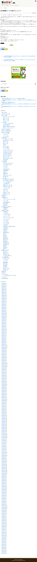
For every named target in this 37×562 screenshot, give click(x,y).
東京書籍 (4, 205)
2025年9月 (3, 299)
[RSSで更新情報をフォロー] (7, 49)
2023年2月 (3, 342)
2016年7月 (3, 459)
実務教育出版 (5, 232)
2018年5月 (3, 427)
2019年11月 (4, 400)
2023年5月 (3, 338)
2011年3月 (3, 547)
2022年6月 (3, 354)
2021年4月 (3, 375)
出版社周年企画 (5, 169)
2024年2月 (3, 326)
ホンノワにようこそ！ (7, 138)
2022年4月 (3, 357)
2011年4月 (3, 545)
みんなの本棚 (5, 147)
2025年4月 (3, 307)
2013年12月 (4, 505)
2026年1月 (3, 293)
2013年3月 (3, 519)
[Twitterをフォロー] (1, 49)
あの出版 (4, 211)
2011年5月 (3, 544)
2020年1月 (3, 397)
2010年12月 (4, 551)
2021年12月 (4, 363)
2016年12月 (4, 452)
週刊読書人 (5, 176)
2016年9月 (3, 456)
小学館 (4, 172)
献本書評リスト (4, 250)
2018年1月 (3, 433)
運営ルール (3, 115)
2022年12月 (4, 345)
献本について (5, 120)
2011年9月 (3, 538)
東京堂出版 (5, 203)
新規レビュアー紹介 (5, 129)
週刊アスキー (5, 268)
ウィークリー (5, 133)
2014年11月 (4, 489)
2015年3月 (3, 483)
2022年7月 (3, 353)
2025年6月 (3, 304)
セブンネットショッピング (7, 217)
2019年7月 (3, 406)
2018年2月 (3, 431)
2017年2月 (3, 449)
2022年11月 (4, 347)
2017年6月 (3, 443)
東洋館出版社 (5, 242)
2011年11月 (3, 535)
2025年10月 (4, 298)
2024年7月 (3, 320)
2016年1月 (3, 468)
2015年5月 (3, 480)
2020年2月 (3, 396)
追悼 (4, 144)
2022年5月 (3, 356)
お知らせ (3, 112)
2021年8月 (3, 369)
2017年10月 (4, 437)
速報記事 (3, 271)
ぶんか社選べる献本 (6, 255)
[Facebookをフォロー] (3, 49)
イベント (3, 178)
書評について (5, 119)
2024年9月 (3, 317)
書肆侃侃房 (5, 238)
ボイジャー (5, 200)
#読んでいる (5, 146)
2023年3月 (3, 341)
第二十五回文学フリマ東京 (7, 179)
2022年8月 (3, 351)
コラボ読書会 (5, 183)
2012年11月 (4, 523)
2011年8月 (3, 539)
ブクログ (4, 166)
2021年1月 (3, 379)
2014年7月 (3, 495)
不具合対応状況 (5, 124)
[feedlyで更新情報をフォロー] (5, 49)
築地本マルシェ (5, 192)
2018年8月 (3, 422)
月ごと (4, 251)
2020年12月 (4, 381)
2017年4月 (3, 446)
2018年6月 (3, 425)
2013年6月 (3, 514)
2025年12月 (4, 295)
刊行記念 (4, 189)
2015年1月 (3, 486)
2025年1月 (3, 311)
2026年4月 (3, 289)
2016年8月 (3, 458)
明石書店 (4, 236)
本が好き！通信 (17, 560)
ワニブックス (5, 223)
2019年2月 (3, 413)
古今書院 (4, 229)
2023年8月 (3, 333)
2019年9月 (3, 403)
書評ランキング (4, 132)
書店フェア (5, 141)
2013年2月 (3, 520)
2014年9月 (3, 492)
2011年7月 (3, 541)
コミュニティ (4, 274)
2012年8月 (3, 526)
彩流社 (4, 233)
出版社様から (5, 254)
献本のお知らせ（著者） (6, 206)
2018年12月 (4, 416)
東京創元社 (5, 239)
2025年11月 (4, 296)
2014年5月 (3, 498)
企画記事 (3, 137)
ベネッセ (4, 167)
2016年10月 (4, 455)
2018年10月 (4, 419)
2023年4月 (3, 339)
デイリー (4, 134)
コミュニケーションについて (8, 116)
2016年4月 (3, 464)
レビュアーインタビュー (7, 150)
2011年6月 (3, 542)
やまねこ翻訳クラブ (6, 164)
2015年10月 (4, 473)
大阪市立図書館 (5, 202)
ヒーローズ (5, 220)
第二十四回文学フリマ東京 (7, 180)
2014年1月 (3, 504)
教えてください (5, 156)
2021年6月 (3, 372)
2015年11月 (4, 471)
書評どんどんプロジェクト (7, 127)
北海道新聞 (5, 170)
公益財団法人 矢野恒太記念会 (8, 226)
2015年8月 (3, 476)
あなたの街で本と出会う (7, 163)
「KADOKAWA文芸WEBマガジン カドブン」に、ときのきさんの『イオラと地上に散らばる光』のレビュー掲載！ (19, 56)
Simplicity (21, 559)
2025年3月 (3, 308)
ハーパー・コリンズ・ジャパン (8, 199)
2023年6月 (3, 336)
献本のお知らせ (4, 210)
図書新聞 (4, 262)
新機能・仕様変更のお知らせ (8, 126)
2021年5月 (3, 373)
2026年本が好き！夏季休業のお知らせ (8, 102)
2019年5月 (3, 409)
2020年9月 (3, 385)
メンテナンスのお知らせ (7, 123)
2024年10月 (4, 316)
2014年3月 (3, 501)
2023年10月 (4, 332)
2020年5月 (3, 391)
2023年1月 (3, 344)
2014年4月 (3, 499)
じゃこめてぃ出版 (6, 214)
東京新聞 (4, 265)
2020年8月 (3, 387)
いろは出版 (5, 213)
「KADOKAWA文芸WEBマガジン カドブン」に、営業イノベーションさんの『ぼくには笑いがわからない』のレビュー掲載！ (19, 60)
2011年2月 (3, 548)
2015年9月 (3, 474)
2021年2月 (3, 378)
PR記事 (3, 196)
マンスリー (5, 136)
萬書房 (4, 245)
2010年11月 (4, 553)
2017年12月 (4, 434)
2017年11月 (4, 436)
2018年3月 (3, 430)
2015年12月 (4, 470)
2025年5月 (3, 305)
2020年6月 (3, 390)
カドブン (4, 259)
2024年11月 (4, 314)
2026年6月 (3, 286)
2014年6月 (3, 496)
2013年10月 (4, 508)
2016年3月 (3, 465)
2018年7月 (3, 424)
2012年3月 (3, 532)
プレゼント (3, 276)
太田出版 (4, 230)
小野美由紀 (5, 207)
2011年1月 (3, 550)
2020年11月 (4, 382)
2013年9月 (3, 510)
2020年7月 (3, 388)
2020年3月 (3, 394)
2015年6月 (3, 479)
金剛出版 (4, 247)
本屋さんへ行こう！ (6, 175)
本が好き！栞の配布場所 (6, 130)
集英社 (4, 248)
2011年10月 (4, 536)
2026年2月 (3, 292)
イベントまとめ (5, 149)
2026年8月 (3, 283)
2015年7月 (3, 477)
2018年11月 (4, 418)
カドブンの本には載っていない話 (9, 275)
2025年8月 (3, 301)
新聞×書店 (5, 173)
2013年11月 (4, 507)
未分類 (3, 272)
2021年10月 (4, 366)
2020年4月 (3, 393)
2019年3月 (3, 412)
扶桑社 (4, 235)
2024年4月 (3, 323)
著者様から (5, 252)
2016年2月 (3, 467)
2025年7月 (3, 302)
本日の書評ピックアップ (7, 140)
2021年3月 (3, 376)
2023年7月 (3, 335)
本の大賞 (4, 159)
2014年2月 (3, 502)
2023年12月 (4, 329)
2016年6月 (3, 461)
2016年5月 (3, 462)
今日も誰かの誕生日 (6, 153)
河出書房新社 (5, 244)
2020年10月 (4, 384)
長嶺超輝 (4, 209)
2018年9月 (3, 421)
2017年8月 (3, 440)
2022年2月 (3, 360)
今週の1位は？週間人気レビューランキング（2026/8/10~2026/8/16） (13, 98)
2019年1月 (3, 415)
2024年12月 (4, 313)
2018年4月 (3, 428)
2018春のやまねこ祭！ (7, 186)
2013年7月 (3, 513)
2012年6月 (3, 529)
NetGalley (5, 197)
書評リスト (5, 143)
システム (3, 122)
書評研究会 (3, 195)
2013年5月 (3, 516)
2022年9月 (3, 350)
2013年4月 (3, 517)
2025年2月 (3, 310)
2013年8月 (3, 511)
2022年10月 (4, 348)
